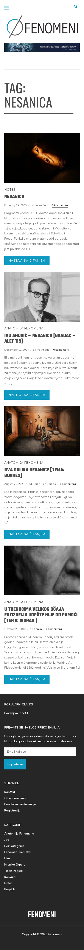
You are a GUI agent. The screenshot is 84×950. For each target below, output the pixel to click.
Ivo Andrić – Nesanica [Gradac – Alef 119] (39, 338)
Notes (9, 190)
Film (7, 858)
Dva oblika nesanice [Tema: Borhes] (34, 472)
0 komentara (60, 205)
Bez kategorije (14, 846)
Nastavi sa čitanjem (27, 260)
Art (6, 840)
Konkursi (10, 877)
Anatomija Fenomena (23, 328)
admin (38, 628)
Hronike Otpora (14, 864)
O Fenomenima (15, 798)
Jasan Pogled (13, 871)
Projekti (9, 889)
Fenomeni (42, 915)
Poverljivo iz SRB (16, 713)
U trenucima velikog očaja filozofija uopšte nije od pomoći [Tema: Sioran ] (41, 615)
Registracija (12, 810)
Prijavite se (15, 764)
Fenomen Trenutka (17, 852)
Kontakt (9, 792)
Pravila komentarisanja (20, 804)
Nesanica (14, 196)
